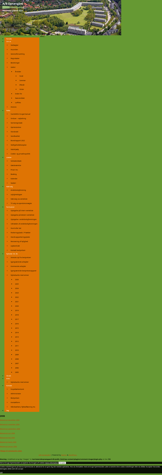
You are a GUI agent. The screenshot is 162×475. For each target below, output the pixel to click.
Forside (9, 39)
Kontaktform (15, 402)
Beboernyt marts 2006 (8, 442)
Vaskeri (13, 183)
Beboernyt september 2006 (10, 429)
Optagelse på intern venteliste (22, 210)
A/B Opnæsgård (44, 455)
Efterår (22, 85)
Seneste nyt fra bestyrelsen (21, 257)
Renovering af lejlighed (19, 241)
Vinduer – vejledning (18, 118)
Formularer (10, 207)
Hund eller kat (16, 228)
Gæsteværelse (16, 165)
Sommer (23, 80)
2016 (17, 324)
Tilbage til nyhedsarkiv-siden (11, 451)
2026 (17, 279)
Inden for (18, 94)
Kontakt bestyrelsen (18, 250)
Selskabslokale (16, 161)
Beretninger (15, 63)
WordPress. (73, 455)
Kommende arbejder (18, 266)
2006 (17, 368)
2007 (17, 363)
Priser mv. (14, 170)
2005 (17, 372)
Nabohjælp (15, 149)
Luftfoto (18, 102)
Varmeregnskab (16, 123)
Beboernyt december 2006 (10, 420)
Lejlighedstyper (16, 194)
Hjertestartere (16, 127)
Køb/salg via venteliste (19, 199)
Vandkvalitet (15, 136)
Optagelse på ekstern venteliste (22, 215)
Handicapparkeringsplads (20, 237)
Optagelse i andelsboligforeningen (24, 219)
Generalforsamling (18, 54)
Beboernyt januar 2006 (8, 446)
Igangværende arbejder (19, 262)
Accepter (62, 463)
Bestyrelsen (15, 398)
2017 (17, 319)
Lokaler (9, 157)
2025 (17, 284)
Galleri (13, 67)
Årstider (18, 72)
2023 (17, 293)
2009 (17, 355)
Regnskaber (15, 58)
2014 (17, 332)
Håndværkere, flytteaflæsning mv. (23, 407)
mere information (51, 463)
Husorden (14, 49)
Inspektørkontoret (17, 389)
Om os (8, 41)
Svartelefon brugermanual (20, 114)
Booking (14, 174)
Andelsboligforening (18, 190)
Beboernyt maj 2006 (7, 438)
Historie (13, 107)
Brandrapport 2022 (18, 140)
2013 (17, 337)
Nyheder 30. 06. (12, 254)
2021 (17, 302)
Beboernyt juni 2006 (7, 433)
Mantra (64, 455)
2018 (17, 315)
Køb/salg (9, 186)
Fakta (8, 110)
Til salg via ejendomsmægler (21, 203)
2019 (17, 310)
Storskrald (14, 132)
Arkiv (8, 379)
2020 (17, 306)
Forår (21, 76)
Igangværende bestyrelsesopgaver (23, 271)
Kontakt (9, 386)
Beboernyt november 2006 (10, 424)
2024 (17, 288)
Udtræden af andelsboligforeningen (24, 224)
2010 (17, 350)
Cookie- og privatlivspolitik (20, 154)
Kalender (14, 179)
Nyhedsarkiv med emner (20, 275)
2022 (17, 297)
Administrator (16, 394)
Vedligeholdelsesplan (19, 145)
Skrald (8, 376)
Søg (7, 410)
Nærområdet (20, 98)
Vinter (22, 89)
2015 (17, 328)
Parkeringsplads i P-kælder (21, 233)
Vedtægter (14, 45)
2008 (17, 359)
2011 (17, 346)
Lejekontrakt (15, 246)
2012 (17, 341)
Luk (1, 472)
